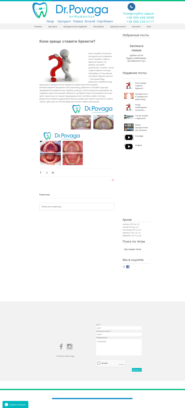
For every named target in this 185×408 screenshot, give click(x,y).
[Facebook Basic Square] (127, 266)
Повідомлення (101, 337)
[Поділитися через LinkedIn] (53, 172)
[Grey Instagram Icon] (124, 266)
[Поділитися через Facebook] (40, 172)
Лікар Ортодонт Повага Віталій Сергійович (79, 21)
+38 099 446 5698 (140, 18)
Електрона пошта (103, 331)
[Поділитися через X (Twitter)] (47, 172)
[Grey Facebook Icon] (61, 346)
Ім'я (97, 325)
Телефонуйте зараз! (138, 13)
